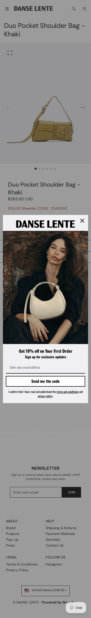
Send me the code (45, 381)
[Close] (82, 221)
